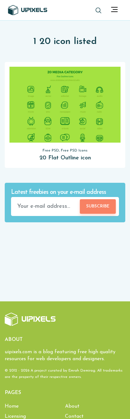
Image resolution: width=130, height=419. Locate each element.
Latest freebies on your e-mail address (58, 192)
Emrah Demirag (81, 371)
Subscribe (97, 206)
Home (12, 406)
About (72, 406)
